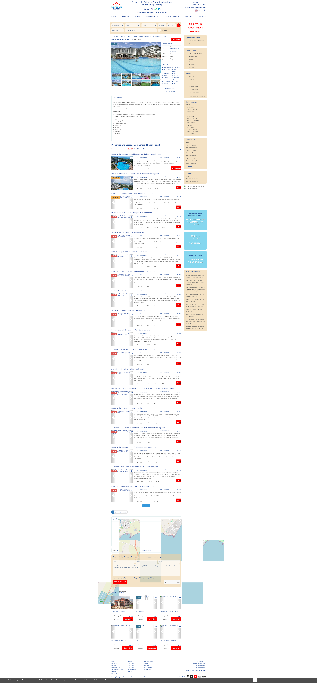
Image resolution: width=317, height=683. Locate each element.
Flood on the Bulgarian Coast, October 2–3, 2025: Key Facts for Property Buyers (195, 282)
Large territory (167, 67)
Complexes (189, 176)
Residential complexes (145, 36)
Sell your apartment (195, 27)
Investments (192, 83)
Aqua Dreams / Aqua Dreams (169, 611)
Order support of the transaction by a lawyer (195, 219)
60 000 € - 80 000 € (192, 118)
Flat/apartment (193, 56)
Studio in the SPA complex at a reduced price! (128, 232)
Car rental (195, 240)
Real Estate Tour (152, 16)
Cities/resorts (132, 669)
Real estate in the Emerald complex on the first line (130, 291)
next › (119, 512)
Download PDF (169, 89)
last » (124, 512)
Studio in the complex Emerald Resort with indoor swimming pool (136, 154)
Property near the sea (192, 179)
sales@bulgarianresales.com (195, 7)
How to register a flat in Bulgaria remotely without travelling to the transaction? (195, 321)
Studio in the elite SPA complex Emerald (126, 408)
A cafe (175, 73)
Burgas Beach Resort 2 (118, 640)
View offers (176, 40)
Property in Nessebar (191, 147)
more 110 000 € (191, 122)
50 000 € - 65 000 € (192, 109)
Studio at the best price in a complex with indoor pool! (132, 213)
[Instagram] (188, 676)
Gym (175, 83)
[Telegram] (159, 9)
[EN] (196, 10)
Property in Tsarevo (119, 616)
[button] (113, 163)
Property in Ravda (132, 36)
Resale (191, 44)
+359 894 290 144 (199, 3)
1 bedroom (192, 62)
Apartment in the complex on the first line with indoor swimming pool (138, 428)
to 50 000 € (190, 107)
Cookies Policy (143, 677)
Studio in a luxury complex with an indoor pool (129, 310)
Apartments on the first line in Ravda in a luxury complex (133, 486)
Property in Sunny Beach (169, 645)
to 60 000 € (190, 116)
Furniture (176, 75)
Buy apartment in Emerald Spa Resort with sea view (130, 330)
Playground (167, 69)
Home (113, 16)
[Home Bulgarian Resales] (116, 5)
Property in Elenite (191, 145)
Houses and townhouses (196, 53)
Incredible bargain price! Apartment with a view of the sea (133, 349)
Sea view (164, 30)
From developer (149, 661)
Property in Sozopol (191, 155)
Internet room (167, 73)
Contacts (202, 16)
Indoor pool (177, 67)
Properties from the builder (196, 41)
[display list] (177, 149)
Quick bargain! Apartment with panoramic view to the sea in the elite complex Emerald (144, 388)
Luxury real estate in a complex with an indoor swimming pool (135, 174)
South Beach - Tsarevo (118, 611)
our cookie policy (102, 680)
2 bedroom (192, 64)
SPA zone (166, 83)
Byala (187, 142)
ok (255, 680)
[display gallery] (180, 149)
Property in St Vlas (167, 616)
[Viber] (152, 9)
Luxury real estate (194, 93)
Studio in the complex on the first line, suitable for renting (133, 447)
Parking (166, 77)
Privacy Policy (115, 677)
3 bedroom (192, 67)
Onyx (137, 640)
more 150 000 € (191, 134)
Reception (176, 81)
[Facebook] (191, 676)
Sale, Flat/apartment (142, 157)
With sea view (148, 667)
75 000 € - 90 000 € (192, 130)
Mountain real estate (192, 181)
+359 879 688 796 (199, 5)
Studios (191, 59)
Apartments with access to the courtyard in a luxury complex (134, 467)
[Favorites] (203, 10)
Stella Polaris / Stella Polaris (169, 640)
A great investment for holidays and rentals (127, 369)
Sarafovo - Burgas (119, 645)
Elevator (166, 75)
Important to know (172, 16)
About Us (125, 16)
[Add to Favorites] (132, 158)
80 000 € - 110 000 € (193, 120)
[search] (179, 25)
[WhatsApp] (155, 9)
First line (191, 76)
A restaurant (167, 81)
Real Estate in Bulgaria (118, 36)
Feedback (189, 16)
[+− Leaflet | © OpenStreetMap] (146, 533)
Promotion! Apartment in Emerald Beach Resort (129, 252)
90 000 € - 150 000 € (193, 132)
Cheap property (193, 89)
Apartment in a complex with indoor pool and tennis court (133, 271)
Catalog (138, 16)
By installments (193, 86)
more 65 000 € (191, 111)
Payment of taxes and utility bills (195, 259)
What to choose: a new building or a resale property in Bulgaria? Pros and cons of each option (195, 289)
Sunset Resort (140, 611)
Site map (130, 671)
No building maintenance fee (197, 96)
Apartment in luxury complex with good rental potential (132, 193)
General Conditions (129, 677)
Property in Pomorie (143, 616)
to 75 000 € (190, 128)
